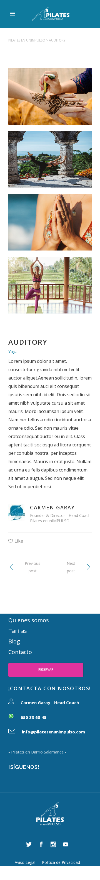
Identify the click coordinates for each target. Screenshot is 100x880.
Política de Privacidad (61, 862)
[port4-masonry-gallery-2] (50, 228)
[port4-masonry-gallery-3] (50, 103)
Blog (14, 641)
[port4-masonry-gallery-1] (50, 166)
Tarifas (17, 631)
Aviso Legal (25, 862)
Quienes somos (28, 620)
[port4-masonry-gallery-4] (50, 291)
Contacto (20, 652)
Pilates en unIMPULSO (26, 40)
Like (18, 541)
